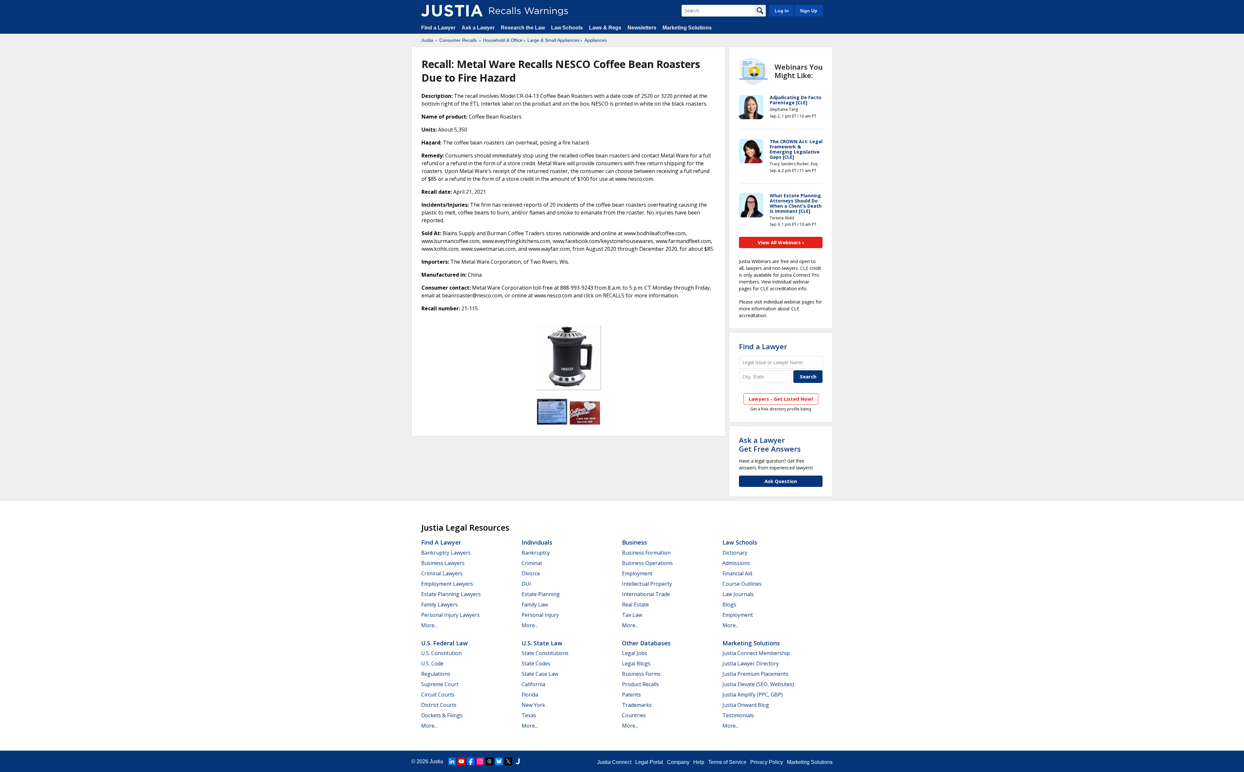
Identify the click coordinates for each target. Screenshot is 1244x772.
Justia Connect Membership (756, 653)
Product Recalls (640, 684)
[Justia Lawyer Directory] (518, 761)
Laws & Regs (605, 27)
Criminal (532, 563)
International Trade (646, 594)
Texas (529, 715)
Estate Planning (541, 594)
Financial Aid (737, 573)
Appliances (595, 40)
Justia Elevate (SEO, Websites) (758, 684)
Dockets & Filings (442, 715)
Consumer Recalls (458, 40)
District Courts (438, 705)
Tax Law (632, 614)
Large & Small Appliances (553, 40)
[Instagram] (480, 761)
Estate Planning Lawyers (451, 594)
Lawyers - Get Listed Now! (781, 399)
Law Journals (738, 594)
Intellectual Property (647, 583)
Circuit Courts (438, 694)
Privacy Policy (766, 762)
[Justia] (452, 11)
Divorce (531, 573)
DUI (526, 583)
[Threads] (489, 761)
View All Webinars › (781, 242)
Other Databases (646, 643)
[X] (508, 761)
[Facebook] (471, 761)
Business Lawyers (443, 563)
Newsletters (642, 27)
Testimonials (738, 715)
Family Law (535, 604)
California (533, 684)
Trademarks (637, 705)
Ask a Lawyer (479, 27)
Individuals (537, 542)
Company (678, 762)
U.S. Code (432, 663)
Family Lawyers (439, 604)
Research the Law (523, 27)
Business (634, 542)
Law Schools (567, 27)
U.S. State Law (542, 643)
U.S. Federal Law (444, 643)
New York (533, 705)
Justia (427, 40)
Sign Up (808, 10)
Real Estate (635, 604)
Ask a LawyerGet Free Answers (770, 444)
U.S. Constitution (441, 653)
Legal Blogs (636, 663)
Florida (530, 694)
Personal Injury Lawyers (450, 614)
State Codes (536, 663)
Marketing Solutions (687, 27)
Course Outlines (742, 583)
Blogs (729, 604)
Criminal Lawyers (442, 573)
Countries (634, 715)
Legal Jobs (634, 653)
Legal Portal (649, 762)
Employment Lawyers (447, 583)
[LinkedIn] (452, 761)
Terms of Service (727, 762)
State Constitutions (545, 653)
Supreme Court (439, 684)
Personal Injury (540, 614)
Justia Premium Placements (755, 673)
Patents (631, 694)
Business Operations (647, 563)
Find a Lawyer (438, 27)
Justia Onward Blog (745, 705)
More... (429, 625)
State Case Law (540, 673)
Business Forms (641, 673)
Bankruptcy (536, 552)
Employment (637, 573)
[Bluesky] (499, 761)
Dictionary (734, 552)
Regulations (435, 673)
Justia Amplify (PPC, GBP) (752, 694)
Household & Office (503, 40)
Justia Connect (614, 762)
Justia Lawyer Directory (750, 663)
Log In (782, 10)
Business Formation (646, 552)
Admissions (736, 563)
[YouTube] (461, 761)
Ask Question (781, 481)
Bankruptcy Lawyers (446, 552)
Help (698, 762)
